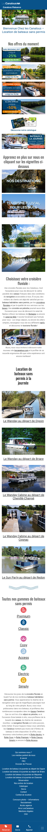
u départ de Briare (32, 459)
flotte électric (36, 734)
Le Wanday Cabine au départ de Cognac (23, 538)
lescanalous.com (21, 350)
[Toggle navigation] (42, 828)
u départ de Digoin (32, 421)
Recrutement (26, 802)
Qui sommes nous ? (23, 752)
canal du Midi (10, 317)
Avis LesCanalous (26, 808)
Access (23, 658)
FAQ (23, 761)
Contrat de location (23, 795)
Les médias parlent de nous (23, 755)
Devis (23, 789)
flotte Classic (37, 737)
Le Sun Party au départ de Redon (23, 577)
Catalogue (23, 786)
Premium (23, 616)
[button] (5, 17)
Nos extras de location (23, 783)
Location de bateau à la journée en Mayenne (23, 774)
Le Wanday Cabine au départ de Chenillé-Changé (23, 496)
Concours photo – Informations (26, 800)
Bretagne (32, 314)
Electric (23, 674)
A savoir (23, 758)
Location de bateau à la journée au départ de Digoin (23, 769)
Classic (23, 629)
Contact (23, 792)
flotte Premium (22, 737)
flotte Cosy (8, 737)
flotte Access (31, 740)
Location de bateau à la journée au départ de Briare (23, 772)
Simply (24, 686)
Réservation (23, 780)
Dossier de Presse (23, 764)
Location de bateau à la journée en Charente (23, 777)
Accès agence (26, 805)
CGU (26, 814)
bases (4, 308)
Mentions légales (26, 811)
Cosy (23, 645)
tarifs (42, 323)
